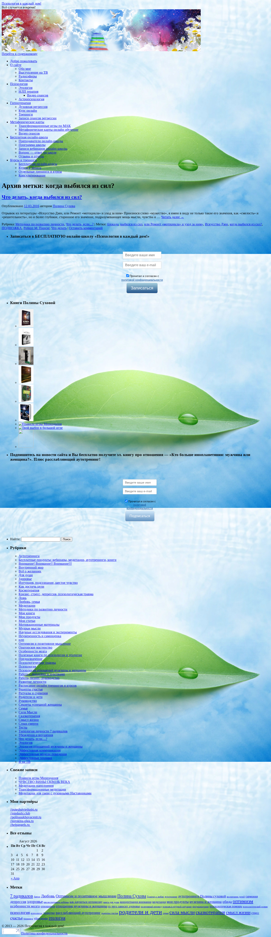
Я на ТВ (24, 761)
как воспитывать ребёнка (56, 902)
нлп (21, 640)
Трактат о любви (155, 897)
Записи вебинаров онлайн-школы (43, 148)
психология (20, 912)
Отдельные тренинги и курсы (40, 171)
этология (56, 917)
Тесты (23, 727)
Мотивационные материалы (39, 624)
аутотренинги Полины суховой (202, 896)
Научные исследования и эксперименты (48, 632)
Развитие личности (32, 681)
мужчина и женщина (205, 902)
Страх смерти (28, 723)
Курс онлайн (28, 110)
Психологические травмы (37, 662)
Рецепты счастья (31, 689)
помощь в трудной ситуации (177, 906)
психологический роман (255, 906)
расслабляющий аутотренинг (78, 913)
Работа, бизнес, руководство (39, 678)
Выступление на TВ (33, 72)
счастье (16, 918)
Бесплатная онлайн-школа (29, 137)
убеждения (41, 918)
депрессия (18, 902)
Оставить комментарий (86, 228)
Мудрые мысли (30, 628)
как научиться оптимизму (86, 902)
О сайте (15, 65)
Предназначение (30, 659)
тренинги (28, 919)
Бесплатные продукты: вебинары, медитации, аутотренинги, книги (67, 560)
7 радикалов (21, 895)
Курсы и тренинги (23, 160)
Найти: (15, 539)
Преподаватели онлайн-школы (41, 141)
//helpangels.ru (20, 825)
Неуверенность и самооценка (40, 636)
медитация (159, 902)
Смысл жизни (29, 720)
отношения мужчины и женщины (81, 906)
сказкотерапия (210, 912)
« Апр (15, 878)
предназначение (200, 906)
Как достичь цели (31, 586)
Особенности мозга (33, 651)
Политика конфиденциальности (44, 933)
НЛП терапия (28, 91)
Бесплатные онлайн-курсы (38, 164)
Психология (19, 84)
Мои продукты (29, 617)
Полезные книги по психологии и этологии (50, 655)
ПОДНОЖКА (12, 228)
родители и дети (140, 911)
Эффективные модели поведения (43, 754)
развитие (49, 913)
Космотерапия (29, 590)
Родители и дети (31, 697)
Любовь (48, 896)
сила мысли (182, 912)
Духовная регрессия (33, 107)
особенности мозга (25, 906)
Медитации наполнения (36, 785)
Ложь (22, 598)
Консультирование (32, 175)
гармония (252, 896)
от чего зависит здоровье (124, 906)
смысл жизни (238, 912)
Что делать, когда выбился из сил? (42, 197)
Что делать (59, 228)
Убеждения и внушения (36, 735)
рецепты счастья (109, 913)
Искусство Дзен (216, 224)
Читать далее (172, 217)
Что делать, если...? (80, 224)
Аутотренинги (29, 556)
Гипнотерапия (20, 103)
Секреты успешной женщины (40, 704)
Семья (23, 708)
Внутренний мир (31, 567)
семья (166, 913)
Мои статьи (27, 621)
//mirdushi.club (20, 813)
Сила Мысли (28, 712)
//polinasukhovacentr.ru (25, 817)
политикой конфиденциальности (142, 279)
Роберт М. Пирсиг (37, 228)
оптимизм (243, 901)
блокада (113, 224)
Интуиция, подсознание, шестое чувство (48, 582)
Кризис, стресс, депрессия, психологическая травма (56, 594)
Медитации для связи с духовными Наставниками (55, 793)
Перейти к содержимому (19, 54)
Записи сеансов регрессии (38, 118)
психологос (37, 913)
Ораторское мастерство (35, 647)
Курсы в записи (30, 167)
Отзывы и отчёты (31, 156)
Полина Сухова (64, 206)
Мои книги (27, 613)
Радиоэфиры (28, 76)
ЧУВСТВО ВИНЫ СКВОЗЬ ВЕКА (44, 782)
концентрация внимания (135, 902)
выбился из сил (131, 224)
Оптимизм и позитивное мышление (45, 643)
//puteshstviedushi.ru (23, 809)
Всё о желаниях (30, 571)
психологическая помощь (226, 906)
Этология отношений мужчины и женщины (51, 746)
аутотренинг (171, 897)
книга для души (111, 902)
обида (227, 902)
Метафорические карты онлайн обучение (48, 129)
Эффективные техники (35, 758)
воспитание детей (236, 897)
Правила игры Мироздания (38, 778)
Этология (25, 88)
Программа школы (32, 145)
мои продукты (178, 902)
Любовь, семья (29, 602)
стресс (255, 913)
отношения (48, 906)
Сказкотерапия (29, 716)
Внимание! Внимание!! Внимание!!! (45, 563)
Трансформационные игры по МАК (45, 126)
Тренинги (26, 114)
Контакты (26, 80)
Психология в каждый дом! (21, 3)
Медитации (27, 605)
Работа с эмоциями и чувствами (42, 674)
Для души (26, 575)
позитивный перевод (151, 906)
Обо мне (25, 68)
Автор (37, 897)
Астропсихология (31, 99)
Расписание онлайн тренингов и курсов (48, 685)
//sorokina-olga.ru (22, 821)
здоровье (35, 901)
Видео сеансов (37, 95)
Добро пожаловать (23, 61)
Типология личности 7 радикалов (43, 731)
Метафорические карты (27, 122)
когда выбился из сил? (246, 224)
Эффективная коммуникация (40, 750)
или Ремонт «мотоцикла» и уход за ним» (173, 224)
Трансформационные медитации (42, 789)
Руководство (28, 701)
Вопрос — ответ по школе (38, 152)
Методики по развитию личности (39, 224)
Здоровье (25, 579)
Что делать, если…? (33, 739)
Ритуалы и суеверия (33, 693)
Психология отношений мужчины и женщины (52, 670)
